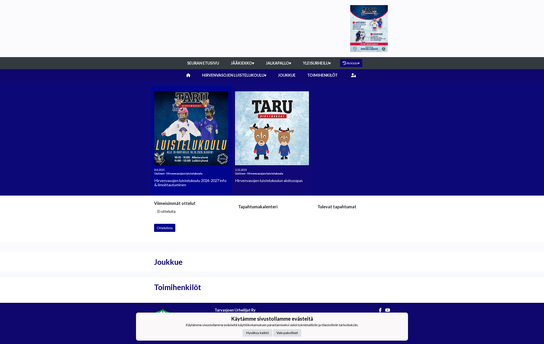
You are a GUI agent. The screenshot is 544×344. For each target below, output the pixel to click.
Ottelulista (165, 228)
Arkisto (353, 63)
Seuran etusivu (203, 63)
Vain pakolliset (287, 333)
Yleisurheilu (317, 63)
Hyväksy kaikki (257, 333)
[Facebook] (378, 310)
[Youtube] (386, 310)
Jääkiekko (242, 63)
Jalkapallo (278, 63)
